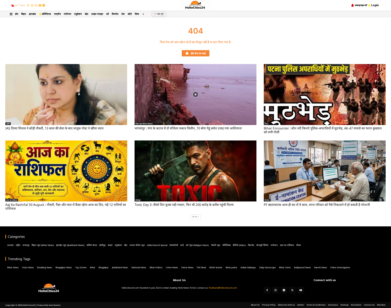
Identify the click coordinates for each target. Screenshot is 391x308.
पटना (266, 124)
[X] (292, 290)
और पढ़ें (194, 217)
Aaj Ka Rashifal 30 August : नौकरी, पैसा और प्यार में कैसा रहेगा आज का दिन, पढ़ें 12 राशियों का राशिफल (65, 207)
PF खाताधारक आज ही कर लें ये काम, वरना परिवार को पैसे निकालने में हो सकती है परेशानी (317, 205)
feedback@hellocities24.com (223, 287)
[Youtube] (300, 290)
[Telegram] (43, 5)
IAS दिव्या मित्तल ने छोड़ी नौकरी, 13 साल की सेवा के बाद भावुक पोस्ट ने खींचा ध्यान (54, 128)
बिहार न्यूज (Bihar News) (144, 124)
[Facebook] (28, 5)
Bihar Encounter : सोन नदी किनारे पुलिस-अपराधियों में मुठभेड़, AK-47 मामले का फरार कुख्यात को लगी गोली (323, 130)
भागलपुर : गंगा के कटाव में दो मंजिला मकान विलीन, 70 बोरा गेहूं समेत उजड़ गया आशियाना (188, 128)
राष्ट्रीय (8, 124)
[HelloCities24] (195, 5)
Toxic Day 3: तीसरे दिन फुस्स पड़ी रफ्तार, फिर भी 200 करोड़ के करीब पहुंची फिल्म (184, 205)
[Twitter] (36, 5)
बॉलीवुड (137, 200)
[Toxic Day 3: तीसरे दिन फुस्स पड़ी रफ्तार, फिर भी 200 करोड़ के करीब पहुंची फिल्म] (195, 170)
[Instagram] (32, 5)
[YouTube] (40, 5)
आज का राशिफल (11, 200)
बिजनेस (267, 200)
